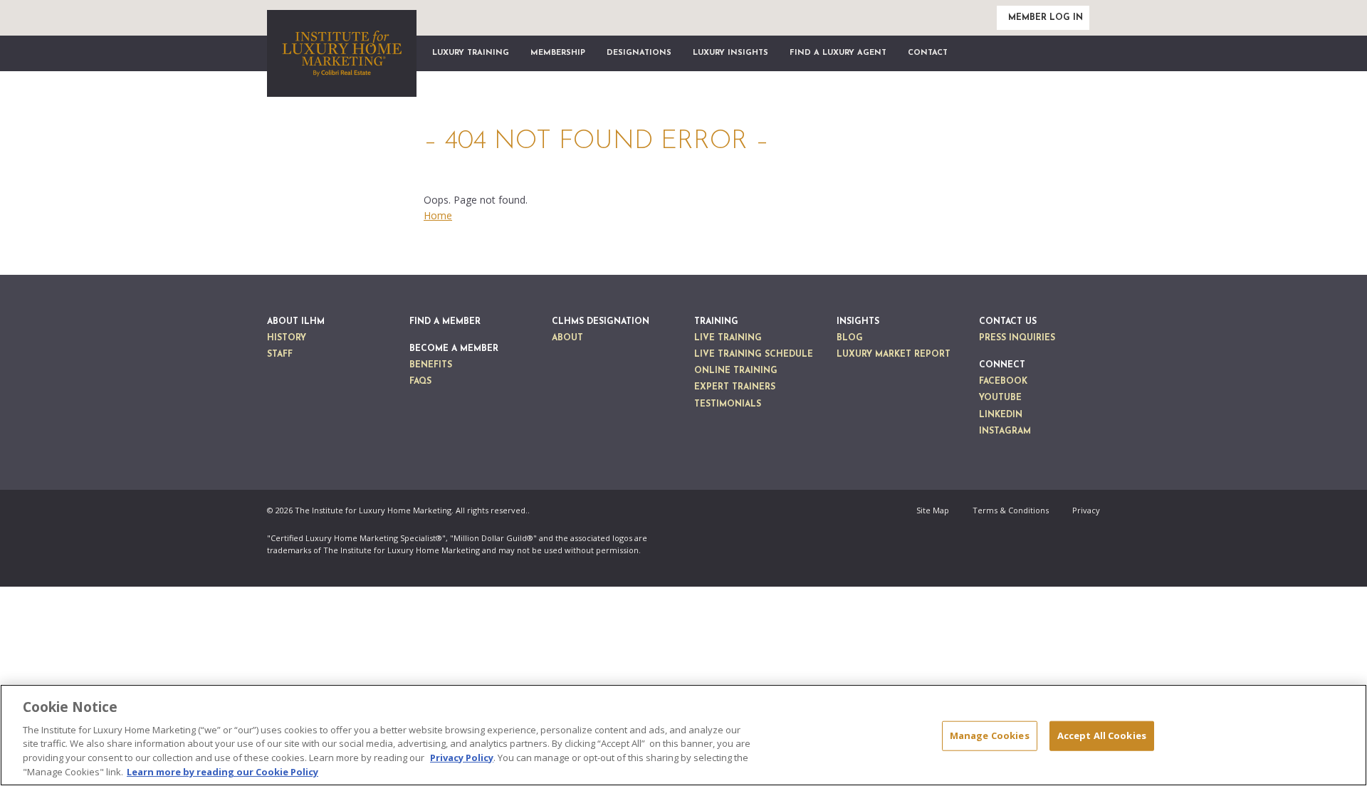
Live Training (728, 338)
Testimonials (727, 404)
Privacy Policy (461, 757)
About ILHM (296, 322)
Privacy (1086, 510)
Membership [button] (557, 53)
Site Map (932, 510)
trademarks (289, 550)
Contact (928, 53)
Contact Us (1008, 322)
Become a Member (453, 349)
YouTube (1000, 398)
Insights (858, 322)
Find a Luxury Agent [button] (838, 53)
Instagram (1005, 431)
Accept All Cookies (1101, 735)
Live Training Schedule (753, 354)
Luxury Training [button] (470, 53)
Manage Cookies (990, 735)
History (286, 338)
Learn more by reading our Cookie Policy (222, 771)
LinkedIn (1000, 415)
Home (438, 215)
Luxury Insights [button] (730, 53)
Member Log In (1045, 18)
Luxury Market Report (893, 354)
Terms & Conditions (1011, 510)
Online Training (735, 371)
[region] (683, 735)
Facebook (1003, 381)
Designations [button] (639, 53)
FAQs (420, 381)
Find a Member (445, 322)
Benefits (430, 365)
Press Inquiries (1017, 338)
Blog (850, 338)
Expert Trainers (734, 387)
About (567, 338)
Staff (280, 354)
